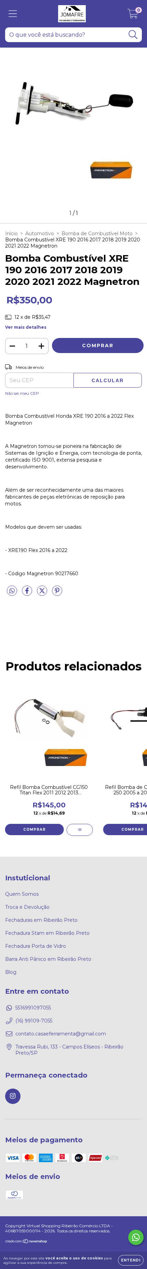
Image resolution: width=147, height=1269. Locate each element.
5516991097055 (33, 1008)
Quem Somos (22, 894)
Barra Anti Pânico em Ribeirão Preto (48, 959)
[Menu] (13, 14)
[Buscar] (133, 35)
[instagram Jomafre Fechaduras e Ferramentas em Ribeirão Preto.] (13, 1096)
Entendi (131, 1260)
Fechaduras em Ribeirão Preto (41, 920)
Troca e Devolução (27, 907)
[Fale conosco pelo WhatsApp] (136, 1237)
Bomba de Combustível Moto (97, 233)
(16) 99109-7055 (33, 1021)
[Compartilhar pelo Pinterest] (57, 593)
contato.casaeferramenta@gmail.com (60, 1034)
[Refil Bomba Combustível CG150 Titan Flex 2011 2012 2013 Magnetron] (80, 830)
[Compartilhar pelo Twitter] (43, 593)
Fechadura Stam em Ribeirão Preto (47, 933)
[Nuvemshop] (26, 1242)
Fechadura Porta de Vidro (35, 946)
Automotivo (39, 233)
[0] (132, 15)
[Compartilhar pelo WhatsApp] (12, 591)
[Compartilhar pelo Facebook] (28, 593)
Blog (10, 972)
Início (11, 233)
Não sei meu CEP (22, 393)
